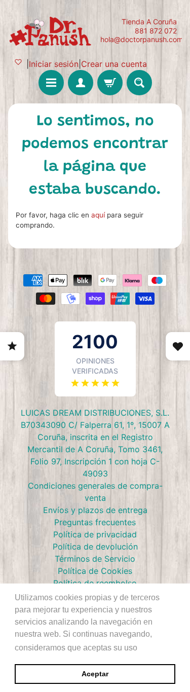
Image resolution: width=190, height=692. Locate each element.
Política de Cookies (95, 571)
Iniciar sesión (54, 64)
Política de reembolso (95, 583)
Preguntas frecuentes (95, 522)
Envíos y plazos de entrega (95, 510)
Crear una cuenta (114, 64)
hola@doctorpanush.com (141, 39)
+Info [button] (150, 647)
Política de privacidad (95, 534)
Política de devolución (95, 546)
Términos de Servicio (95, 559)
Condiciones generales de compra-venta (95, 492)
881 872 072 (156, 30)
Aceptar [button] (95, 674)
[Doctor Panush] (51, 30)
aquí (98, 215)
